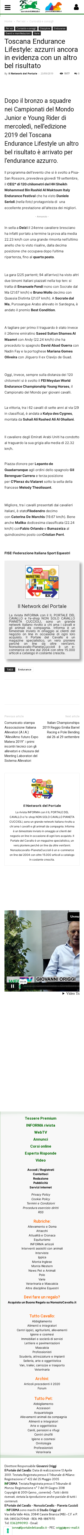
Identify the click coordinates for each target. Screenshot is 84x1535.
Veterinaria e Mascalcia (42, 1283)
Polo (42, 1275)
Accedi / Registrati (40, 1169)
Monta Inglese (42, 1261)
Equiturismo (42, 1239)
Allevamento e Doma (42, 1226)
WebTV (40, 1132)
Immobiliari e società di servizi (42, 1339)
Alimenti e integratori (42, 1325)
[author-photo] (42, 799)
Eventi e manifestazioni (18, 33)
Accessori (43, 1408)
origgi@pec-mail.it (67, 1527)
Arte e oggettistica (43, 1425)
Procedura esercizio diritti (41, 1208)
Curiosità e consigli (42, 21)
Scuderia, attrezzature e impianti (42, 1356)
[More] (71, 83)
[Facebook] (8, 83)
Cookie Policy (40, 1199)
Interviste (42, 1253)
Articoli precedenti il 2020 (42, 1384)
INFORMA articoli (42, 1244)
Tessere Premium (40, 1118)
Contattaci (40, 1174)
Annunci (40, 1139)
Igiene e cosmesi (42, 1334)
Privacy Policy (40, 1194)
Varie (36, 33)
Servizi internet (41, 1187)
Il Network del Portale (23, 73)
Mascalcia (42, 1347)
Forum (42, 1388)
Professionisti (42, 1352)
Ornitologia (43, 1443)
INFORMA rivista (40, 1125)
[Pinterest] (29, 83)
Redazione (40, 1178)
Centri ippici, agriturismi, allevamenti (42, 1330)
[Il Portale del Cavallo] (30, 6)
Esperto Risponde (40, 1153)
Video (41, 1160)
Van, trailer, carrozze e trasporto (42, 1365)
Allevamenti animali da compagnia (43, 1417)
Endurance (59, 28)
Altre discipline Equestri (42, 1288)
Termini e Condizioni (41, 1203)
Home (8, 21)
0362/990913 (19, 1523)
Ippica (42, 1257)
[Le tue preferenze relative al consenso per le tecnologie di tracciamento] (8, 1530)
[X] (19, 83)
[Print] (60, 83)
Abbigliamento (42, 1321)
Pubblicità (40, 1183)
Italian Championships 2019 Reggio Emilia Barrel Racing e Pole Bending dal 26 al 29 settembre (61, 730)
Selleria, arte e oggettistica (42, 1360)
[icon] (76, 8)
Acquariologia (43, 1412)
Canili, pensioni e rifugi (43, 1430)
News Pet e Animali (42, 1270)
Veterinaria (42, 1369)
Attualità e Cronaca (42, 1235)
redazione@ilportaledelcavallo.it (25, 1527)
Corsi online (40, 1146)
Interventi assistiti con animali (42, 1248)
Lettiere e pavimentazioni (42, 1343)
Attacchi (42, 1231)
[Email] (50, 83)
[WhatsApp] (39, 83)
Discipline (45, 28)
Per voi (21, 21)
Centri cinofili (43, 1434)
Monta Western (42, 1266)
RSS (40, 1212)
